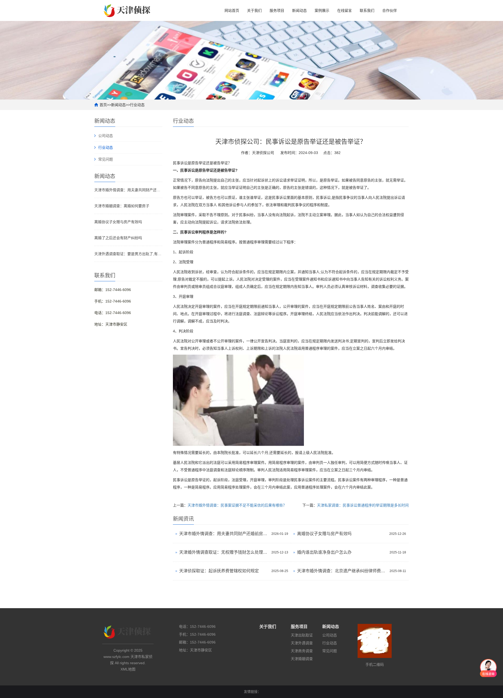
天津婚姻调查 (302, 659)
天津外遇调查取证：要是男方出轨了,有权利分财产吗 (128, 254)
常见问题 (105, 159)
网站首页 (232, 10)
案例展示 (322, 10)
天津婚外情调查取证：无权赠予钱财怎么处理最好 (224, 552)
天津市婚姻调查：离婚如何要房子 (121, 206)
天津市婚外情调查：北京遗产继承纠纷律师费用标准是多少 (342, 571)
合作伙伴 (389, 10)
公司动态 (105, 136)
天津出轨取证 (302, 635)
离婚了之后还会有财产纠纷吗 (118, 238)
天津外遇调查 (302, 643)
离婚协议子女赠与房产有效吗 (118, 222)
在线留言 (344, 10)
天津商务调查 (302, 651)
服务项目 (277, 10)
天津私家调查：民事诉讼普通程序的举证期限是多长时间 (363, 505)
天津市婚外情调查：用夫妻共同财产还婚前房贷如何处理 (128, 190)
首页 (103, 105)
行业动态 (137, 105)
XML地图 (128, 669)
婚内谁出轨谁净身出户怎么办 (324, 552)
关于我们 (254, 10)
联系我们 (367, 10)
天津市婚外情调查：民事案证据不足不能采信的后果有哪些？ (237, 505)
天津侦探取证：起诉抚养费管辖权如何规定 (219, 571)
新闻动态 (299, 10)
